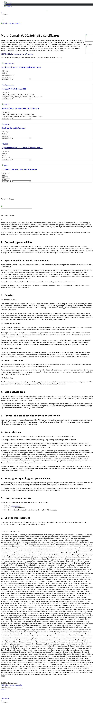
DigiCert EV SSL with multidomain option (19, 169)
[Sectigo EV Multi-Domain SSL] (8, 85)
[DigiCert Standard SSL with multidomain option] (5, 144)
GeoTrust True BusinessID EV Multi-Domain (20, 108)
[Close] (1, 219)
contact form (15, 506)
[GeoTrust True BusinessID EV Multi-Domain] (5, 104)
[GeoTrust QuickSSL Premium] (5, 124)
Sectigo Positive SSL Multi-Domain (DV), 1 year (21, 67)
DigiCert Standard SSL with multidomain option (22, 148)
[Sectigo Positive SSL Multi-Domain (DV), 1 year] (8, 63)
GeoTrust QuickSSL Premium (14, 128)
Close (2, 676)
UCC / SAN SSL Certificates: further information (17, 54)
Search (3, 687)
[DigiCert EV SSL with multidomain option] (5, 165)
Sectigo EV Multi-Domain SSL (14, 89)
